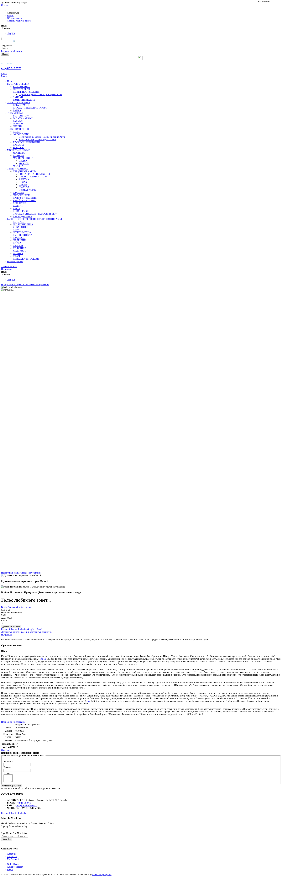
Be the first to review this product (16, 607)
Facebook (5, 629)
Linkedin (22, 813)
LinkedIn (22, 629)
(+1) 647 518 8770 (11, 68)
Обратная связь (14, 18)
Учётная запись (9, 266)
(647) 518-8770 (24, 802)
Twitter (14, 629)
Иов (88, 701)
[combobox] (14, 48)
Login (10, 869)
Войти (10, 15)
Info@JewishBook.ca (26, 805)
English (11, 33)
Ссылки (5, 5)
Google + (31, 629)
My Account (13, 859)
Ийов (43, 659)
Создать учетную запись (19, 20)
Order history (13, 864)
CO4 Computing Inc (101, 874)
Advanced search (15, 867)
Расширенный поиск (11, 51)
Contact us (12, 856)
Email (39, 629)
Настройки (6, 269)
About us (11, 854)
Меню (4, 76)
